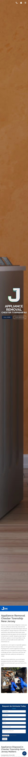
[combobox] (14, 727)
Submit (4, 739)
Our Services (19, 317)
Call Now (7, 317)
